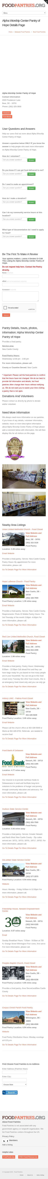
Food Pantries (24, 6)
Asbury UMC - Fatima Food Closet (17, 698)
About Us (30, 1175)
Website (6, 113)
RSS (3, 1140)
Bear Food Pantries (39, 32)
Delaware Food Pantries (22, 32)
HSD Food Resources (28, 1157)
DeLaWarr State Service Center (16, 860)
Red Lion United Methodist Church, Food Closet (23, 637)
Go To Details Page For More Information (19, 570)
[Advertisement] (24, 60)
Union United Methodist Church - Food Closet (22, 529)
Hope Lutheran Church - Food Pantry (18, 581)
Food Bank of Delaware (12, 750)
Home (11, 32)
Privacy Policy (8, 1136)
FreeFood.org (8, 1157)
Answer (31, 160)
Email (4, 553)
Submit (6, 315)
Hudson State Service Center (15, 809)
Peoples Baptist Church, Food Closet (18, 963)
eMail (14, 281)
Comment (9, 290)
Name (7, 273)
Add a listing (7, 1145)
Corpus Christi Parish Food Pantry (17, 1008)
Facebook (7, 117)
